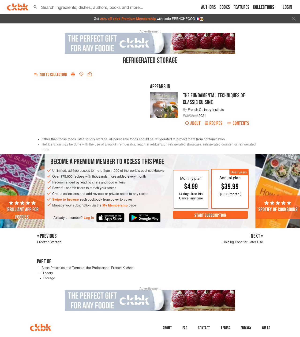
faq (184, 328)
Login (287, 7)
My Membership (115, 205)
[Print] (73, 74)
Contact (204, 328)
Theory (47, 272)
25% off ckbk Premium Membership (128, 18)
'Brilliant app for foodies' (22, 213)
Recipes (215, 123)
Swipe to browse (65, 199)
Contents (240, 123)
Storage (49, 278)
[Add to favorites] (81, 74)
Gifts (266, 328)
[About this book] (164, 94)
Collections (263, 7)
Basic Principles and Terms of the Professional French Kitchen (87, 267)
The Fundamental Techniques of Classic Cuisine (214, 99)
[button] (35, 7)
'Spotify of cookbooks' (277, 209)
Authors (208, 7)
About (195, 123)
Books (224, 7)
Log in (89, 217)
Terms (225, 328)
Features (241, 7)
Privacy (245, 328)
